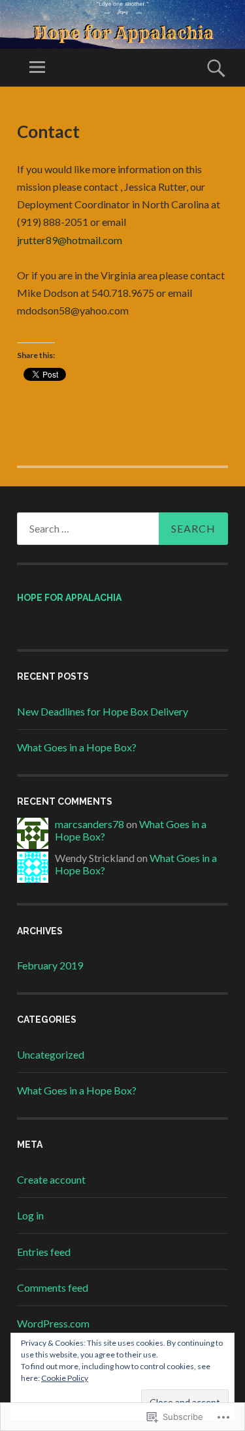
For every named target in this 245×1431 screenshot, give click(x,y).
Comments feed (52, 1287)
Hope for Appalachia (69, 597)
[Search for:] (122, 528)
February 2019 (50, 965)
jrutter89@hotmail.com (69, 240)
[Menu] (37, 68)
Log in (30, 1215)
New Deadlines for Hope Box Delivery (102, 711)
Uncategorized (50, 1054)
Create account (51, 1179)
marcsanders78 (89, 824)
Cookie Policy (64, 1378)
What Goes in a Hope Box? (77, 747)
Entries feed (44, 1251)
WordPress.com (53, 1323)
